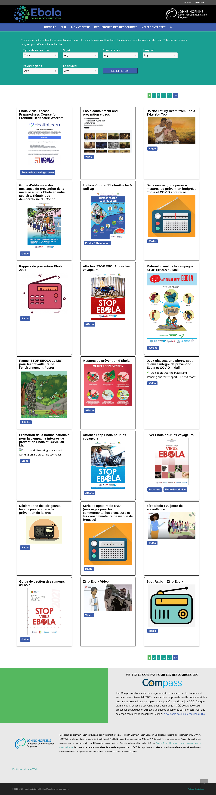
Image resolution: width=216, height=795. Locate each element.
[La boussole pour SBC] (162, 683)
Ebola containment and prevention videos (100, 112)
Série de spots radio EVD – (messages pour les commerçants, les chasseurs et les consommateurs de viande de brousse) (108, 512)
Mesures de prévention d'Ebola (106, 360)
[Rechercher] (171, 27)
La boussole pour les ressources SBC (183, 714)
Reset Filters (120, 71)
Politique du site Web (196, 789)
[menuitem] (187, 2)
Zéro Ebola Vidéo (96, 581)
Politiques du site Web (24, 769)
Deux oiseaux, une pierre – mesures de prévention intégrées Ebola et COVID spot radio (171, 188)
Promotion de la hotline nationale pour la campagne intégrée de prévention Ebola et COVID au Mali (44, 440)
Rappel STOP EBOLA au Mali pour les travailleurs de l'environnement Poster (41, 364)
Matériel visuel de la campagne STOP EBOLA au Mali (170, 268)
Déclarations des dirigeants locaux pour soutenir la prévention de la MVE (40, 509)
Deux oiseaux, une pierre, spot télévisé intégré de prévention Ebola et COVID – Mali (170, 364)
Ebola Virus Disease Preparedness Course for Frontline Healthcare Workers (41, 114)
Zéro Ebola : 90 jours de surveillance (165, 507)
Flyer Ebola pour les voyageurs (170, 435)
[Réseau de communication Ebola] (108, 14)
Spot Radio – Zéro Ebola (165, 581)
